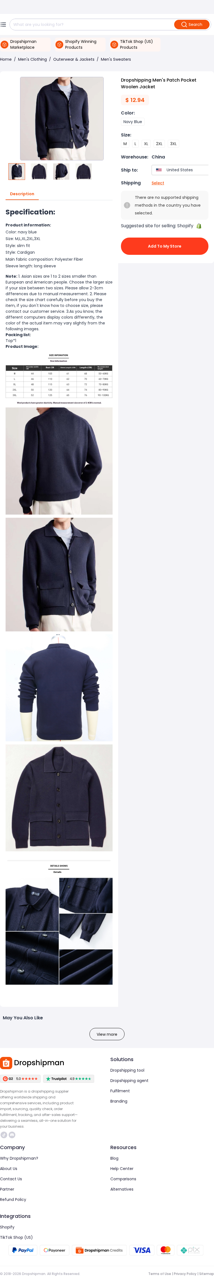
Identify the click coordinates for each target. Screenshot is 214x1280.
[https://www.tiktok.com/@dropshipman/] (4, 1135)
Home (6, 59)
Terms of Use (159, 1273)
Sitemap (206, 1273)
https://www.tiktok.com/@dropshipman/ (5, 1135)
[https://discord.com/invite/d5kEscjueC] (12, 1135)
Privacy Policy (185, 1273)
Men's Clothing (32, 59)
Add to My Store (164, 246)
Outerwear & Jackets (73, 59)
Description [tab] (22, 194)
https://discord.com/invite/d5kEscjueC (13, 1135)
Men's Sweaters (116, 59)
